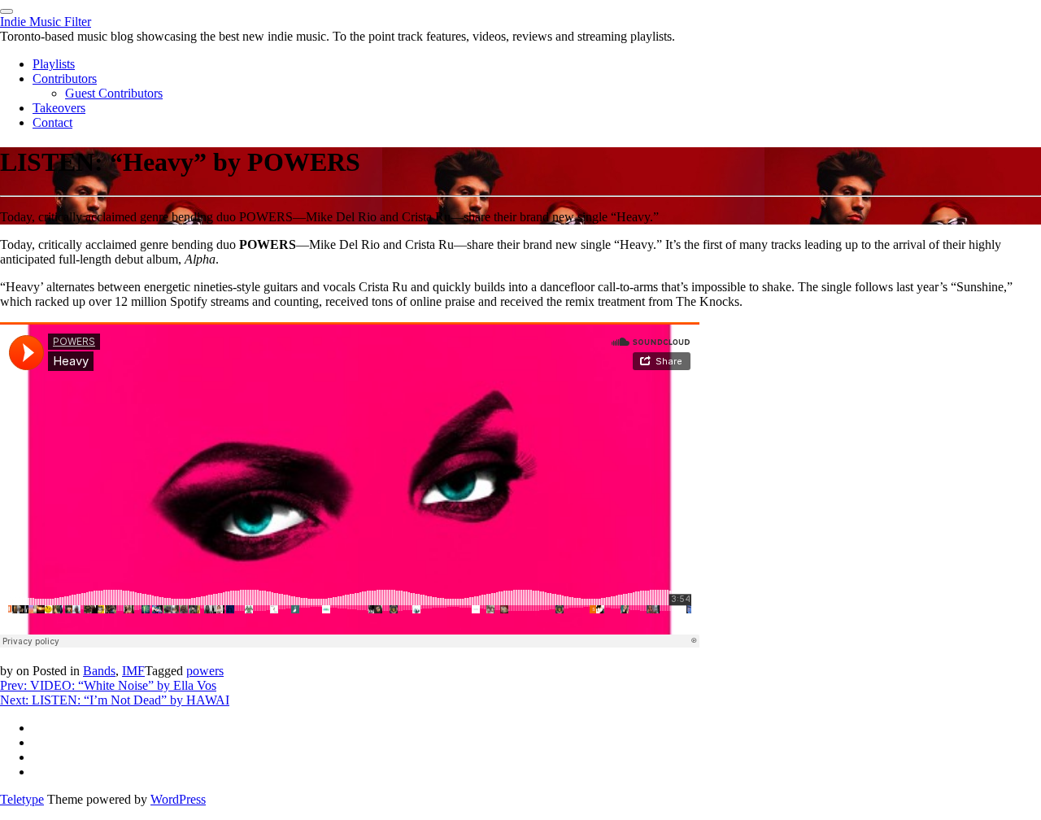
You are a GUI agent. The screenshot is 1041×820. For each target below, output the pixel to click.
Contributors (65, 78)
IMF (133, 671)
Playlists (54, 64)
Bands (99, 671)
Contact (52, 122)
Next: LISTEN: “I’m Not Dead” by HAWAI (114, 700)
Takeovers (59, 108)
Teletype (22, 799)
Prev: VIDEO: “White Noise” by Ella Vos (108, 685)
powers (205, 671)
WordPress (178, 799)
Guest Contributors (114, 93)
